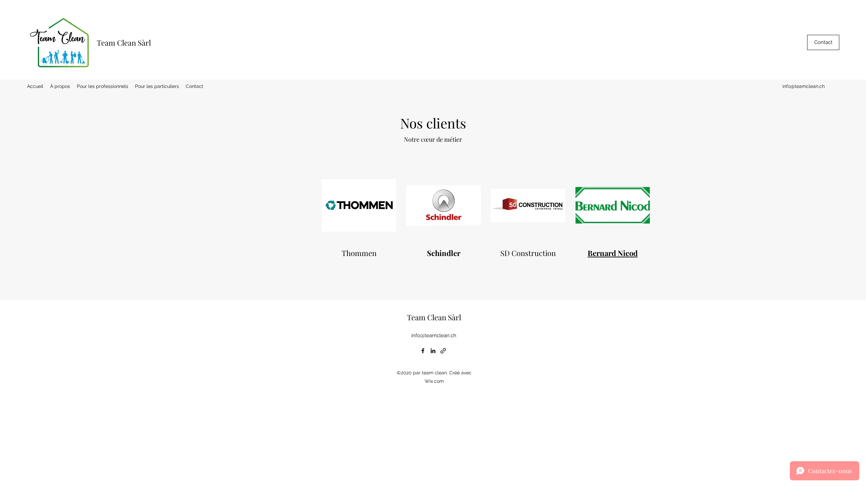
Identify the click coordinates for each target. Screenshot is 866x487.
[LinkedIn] (433, 350)
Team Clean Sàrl (124, 43)
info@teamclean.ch (803, 86)
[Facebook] (422, 350)
